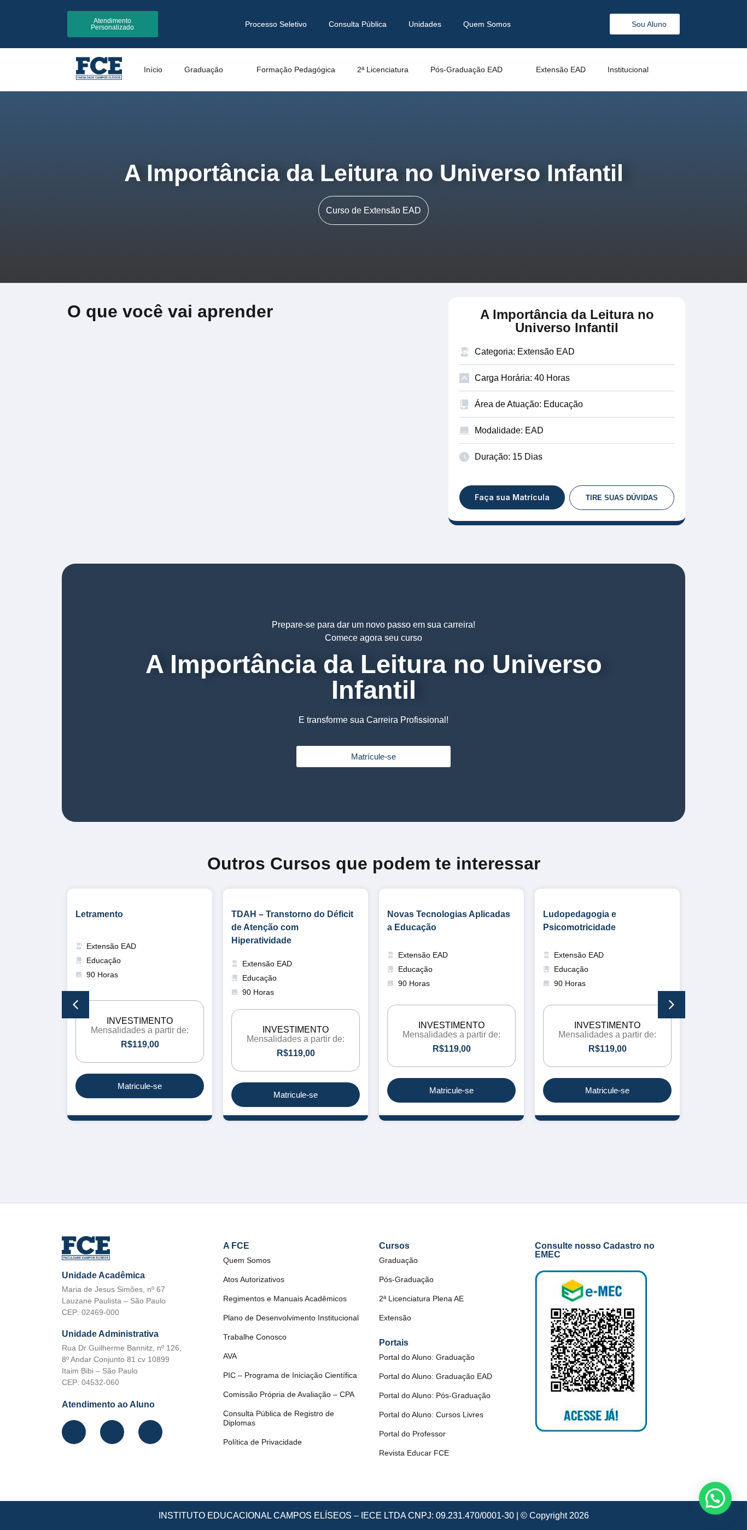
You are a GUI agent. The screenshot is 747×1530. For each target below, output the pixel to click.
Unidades (424, 24)
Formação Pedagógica (295, 69)
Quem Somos (487, 24)
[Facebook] (74, 1432)
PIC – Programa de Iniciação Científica (290, 1375)
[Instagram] (112, 1432)
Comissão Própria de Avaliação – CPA (288, 1394)
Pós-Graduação (406, 1279)
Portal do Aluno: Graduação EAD (435, 1376)
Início (153, 69)
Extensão (395, 1317)
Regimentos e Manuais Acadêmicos (285, 1298)
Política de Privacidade (262, 1442)
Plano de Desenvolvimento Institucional (291, 1317)
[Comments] (150, 1432)
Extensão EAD (561, 69)
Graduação (203, 69)
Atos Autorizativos (253, 1279)
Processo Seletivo (276, 24)
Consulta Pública (358, 24)
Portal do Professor (412, 1433)
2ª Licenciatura (382, 69)
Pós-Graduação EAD (466, 69)
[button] (671, 1004)
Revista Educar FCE (414, 1452)
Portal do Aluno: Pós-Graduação (435, 1395)
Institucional (628, 69)
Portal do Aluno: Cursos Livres (431, 1414)
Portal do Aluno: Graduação (427, 1357)
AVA (230, 1356)
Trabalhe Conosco (255, 1336)
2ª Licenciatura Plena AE (421, 1298)
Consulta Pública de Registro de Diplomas (278, 1418)
